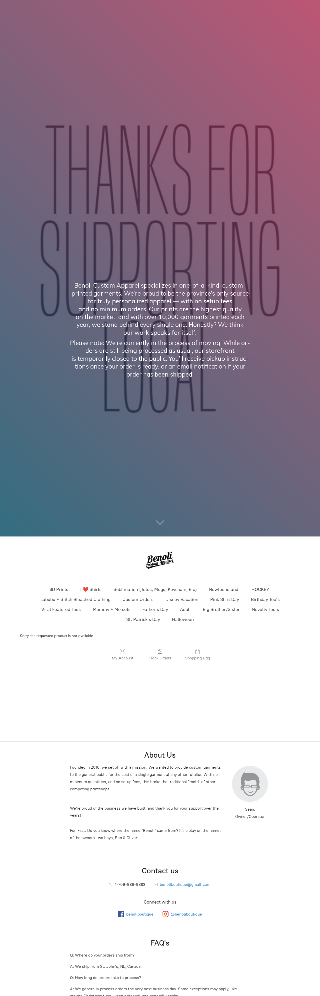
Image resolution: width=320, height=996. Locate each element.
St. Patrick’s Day (143, 619)
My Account (123, 657)
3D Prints (59, 589)
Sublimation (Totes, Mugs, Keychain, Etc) (155, 589)
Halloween (183, 619)
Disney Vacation (182, 599)
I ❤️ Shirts (91, 589)
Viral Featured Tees (61, 609)
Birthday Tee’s (265, 599)
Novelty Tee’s (265, 609)
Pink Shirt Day (224, 599)
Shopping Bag (197, 657)
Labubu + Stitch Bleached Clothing (75, 599)
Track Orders (160, 657)
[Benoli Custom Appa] (160, 560)
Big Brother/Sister (221, 609)
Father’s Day (155, 609)
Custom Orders (138, 599)
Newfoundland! (224, 589)
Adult (185, 609)
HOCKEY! (261, 589)
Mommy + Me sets (111, 609)
